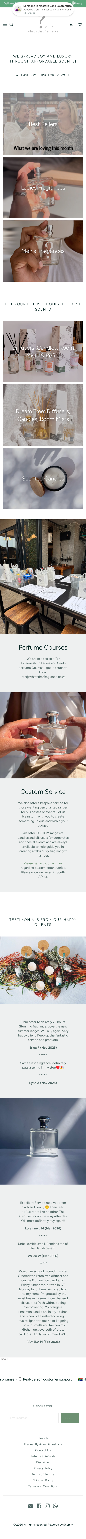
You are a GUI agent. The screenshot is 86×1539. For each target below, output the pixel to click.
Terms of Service (43, 1474)
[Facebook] (39, 1506)
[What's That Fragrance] (43, 21)
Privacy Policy (43, 1468)
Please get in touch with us (43, 863)
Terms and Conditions (43, 1486)
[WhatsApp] (55, 1506)
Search (43, 1438)
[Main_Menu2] (5, 24)
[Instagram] (47, 1506)
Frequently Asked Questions (43, 1444)
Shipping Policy (43, 1480)
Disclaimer (43, 1462)
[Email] (30, 1506)
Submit (70, 1417)
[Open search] (11, 24)
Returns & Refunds (43, 1456)
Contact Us (43, 1450)
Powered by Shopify (60, 1524)
